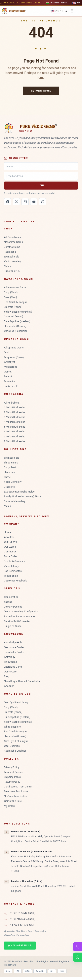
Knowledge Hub (13, 642)
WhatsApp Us (22, 945)
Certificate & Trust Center (18, 786)
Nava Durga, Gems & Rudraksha (22, 681)
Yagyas (8, 601)
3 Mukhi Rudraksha (14, 417)
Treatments (10, 661)
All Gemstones (12, 237)
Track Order (10, 556)
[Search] (66, 11)
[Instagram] (25, 201)
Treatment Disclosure (16, 791)
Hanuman (9, 472)
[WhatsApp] (42, 201)
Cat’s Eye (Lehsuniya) (16, 741)
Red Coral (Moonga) (15, 302)
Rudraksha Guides (14, 652)
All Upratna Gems (14, 347)
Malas (7, 266)
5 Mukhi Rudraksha (14, 426)
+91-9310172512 (58, 3)
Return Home (41, 91)
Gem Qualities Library (16, 702)
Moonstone (10, 366)
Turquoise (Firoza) (14, 357)
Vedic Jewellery (12, 261)
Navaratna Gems (13, 241)
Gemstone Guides (14, 647)
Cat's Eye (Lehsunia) (15, 330)
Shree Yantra (11, 462)
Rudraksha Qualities (15, 750)
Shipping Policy (12, 776)
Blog (6, 676)
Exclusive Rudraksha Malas (19, 491)
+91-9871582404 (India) (22, 918)
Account (9, 685)
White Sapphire (12, 726)
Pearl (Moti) (10, 297)
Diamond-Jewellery (14, 501)
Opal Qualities (12, 745)
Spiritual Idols (11, 256)
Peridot (8, 376)
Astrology (9, 656)
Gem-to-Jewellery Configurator (21, 611)
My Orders (10, 805)
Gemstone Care (13, 800)
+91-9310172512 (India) (22, 912)
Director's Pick (12, 271)
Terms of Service (13, 772)
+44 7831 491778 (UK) (21, 924)
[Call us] (77, 946)
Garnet (8, 371)
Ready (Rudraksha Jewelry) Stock (22, 496)
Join (41, 185)
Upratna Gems (12, 246)
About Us (9, 537)
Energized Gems (13, 666)
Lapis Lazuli (11, 386)
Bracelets (9, 486)
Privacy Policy (11, 767)
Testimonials (11, 575)
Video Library (11, 566)
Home (7, 532)
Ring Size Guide (12, 626)
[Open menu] (77, 11)
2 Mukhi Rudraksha (14, 412)
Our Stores (10, 546)
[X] (16, 201)
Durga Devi (10, 467)
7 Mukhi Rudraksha (14, 436)
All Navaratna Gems (15, 287)
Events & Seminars (14, 561)
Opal (6, 352)
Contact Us (10, 551)
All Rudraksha (12, 402)
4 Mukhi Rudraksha (14, 421)
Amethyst (9, 361)
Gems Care (10, 671)
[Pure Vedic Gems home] (14, 11)
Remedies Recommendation (20, 616)
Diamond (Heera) (13, 316)
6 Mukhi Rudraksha (14, 431)
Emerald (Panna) (13, 306)
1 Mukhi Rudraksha (14, 407)
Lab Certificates (13, 570)
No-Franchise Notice (15, 796)
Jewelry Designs (13, 606)
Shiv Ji (7, 476)
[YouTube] (33, 201)
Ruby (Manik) (11, 292)
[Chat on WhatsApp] (77, 957)
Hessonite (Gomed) (15, 326)
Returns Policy (12, 781)
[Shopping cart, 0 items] (72, 11)
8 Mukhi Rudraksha (14, 441)
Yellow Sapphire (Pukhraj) (18, 311)
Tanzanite (9, 381)
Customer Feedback (15, 580)
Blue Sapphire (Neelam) (17, 321)
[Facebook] (7, 201)
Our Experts (10, 541)
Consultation (11, 597)
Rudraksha (10, 251)
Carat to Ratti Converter (17, 621)
